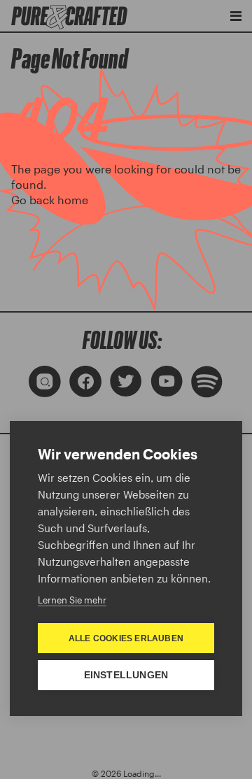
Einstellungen (126, 675)
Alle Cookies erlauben (126, 638)
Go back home (49, 199)
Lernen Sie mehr (72, 600)
